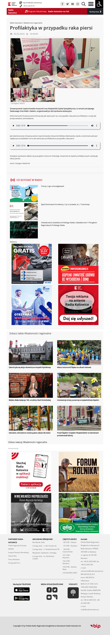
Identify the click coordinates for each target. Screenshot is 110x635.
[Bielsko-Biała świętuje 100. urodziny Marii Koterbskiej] (31, 385)
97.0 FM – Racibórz (70, 546)
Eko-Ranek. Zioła (38, 542)
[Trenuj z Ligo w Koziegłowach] (24, 193)
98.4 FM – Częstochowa (68, 550)
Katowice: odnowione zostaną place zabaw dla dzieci (29, 433)
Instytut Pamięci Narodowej (18, 552)
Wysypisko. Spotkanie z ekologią (44, 553)
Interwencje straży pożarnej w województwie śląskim (78, 400)
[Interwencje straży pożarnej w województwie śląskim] (79, 385)
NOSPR (11, 549)
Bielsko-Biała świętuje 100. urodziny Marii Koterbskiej (30, 400)
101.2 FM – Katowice (67, 556)
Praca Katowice (14, 559)
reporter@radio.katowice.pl (32, 3)
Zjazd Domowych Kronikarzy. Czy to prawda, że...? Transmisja (65, 204)
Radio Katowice (16, 23)
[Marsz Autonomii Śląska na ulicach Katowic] (79, 352)
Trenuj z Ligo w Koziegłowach (52, 186)
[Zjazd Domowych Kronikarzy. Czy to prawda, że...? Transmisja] (24, 212)
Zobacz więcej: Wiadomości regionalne (27, 442)
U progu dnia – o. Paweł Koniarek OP (45, 549)
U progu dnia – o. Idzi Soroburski (44, 546)
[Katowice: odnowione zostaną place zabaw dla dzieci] (31, 418)
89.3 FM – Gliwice (69, 542)
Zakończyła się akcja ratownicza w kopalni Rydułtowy (30, 367)
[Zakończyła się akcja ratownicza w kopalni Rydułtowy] (31, 352)
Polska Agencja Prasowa (17, 545)
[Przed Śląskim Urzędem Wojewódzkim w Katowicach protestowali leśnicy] (79, 418)
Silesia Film (12, 556)
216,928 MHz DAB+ (70, 573)
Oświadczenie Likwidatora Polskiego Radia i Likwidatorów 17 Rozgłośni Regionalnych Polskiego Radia (69, 223)
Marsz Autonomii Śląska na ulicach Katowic (74, 367)
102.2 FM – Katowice (67, 562)
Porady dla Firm (14, 563)
